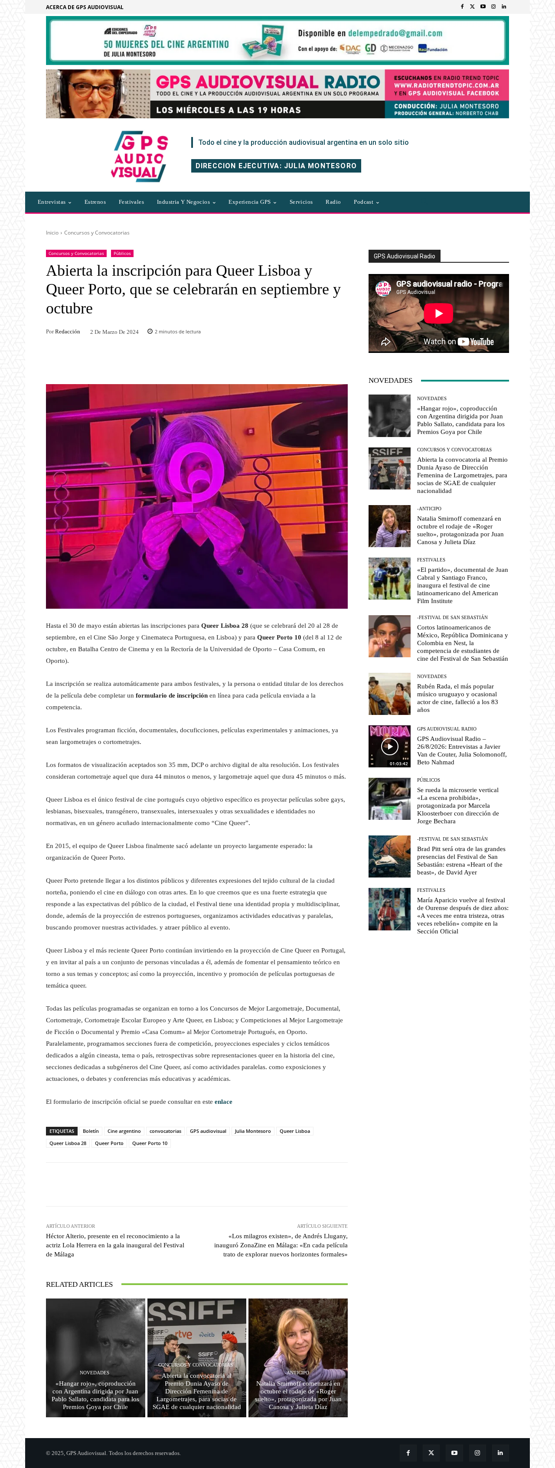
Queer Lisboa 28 (67, 1143)
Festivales (431, 560)
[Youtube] (483, 7)
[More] (314, 1184)
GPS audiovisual (208, 1131)
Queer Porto (109, 1143)
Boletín (91, 1131)
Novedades (94, 1372)
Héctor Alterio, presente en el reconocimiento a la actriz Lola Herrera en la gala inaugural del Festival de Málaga (115, 1245)
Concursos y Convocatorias (97, 232)
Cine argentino (124, 1131)
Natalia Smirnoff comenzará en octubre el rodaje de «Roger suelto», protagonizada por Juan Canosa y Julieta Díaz (298, 1395)
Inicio (52, 232)
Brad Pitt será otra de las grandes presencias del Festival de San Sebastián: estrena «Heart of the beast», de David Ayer (461, 860)
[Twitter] (472, 7)
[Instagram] (493, 7)
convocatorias (165, 1131)
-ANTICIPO (297, 1372)
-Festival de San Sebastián (452, 617)
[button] (424, 202)
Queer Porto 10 (149, 1143)
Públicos (122, 253)
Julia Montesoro (253, 1131)
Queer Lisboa (295, 1131)
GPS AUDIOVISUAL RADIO (447, 729)
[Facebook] (462, 7)
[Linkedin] (504, 7)
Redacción (67, 331)
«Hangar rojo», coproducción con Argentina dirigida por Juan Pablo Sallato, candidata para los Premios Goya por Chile (95, 1395)
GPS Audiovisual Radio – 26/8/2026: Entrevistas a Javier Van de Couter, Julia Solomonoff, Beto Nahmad (462, 750)
